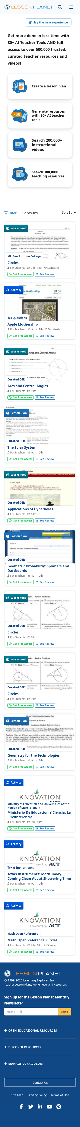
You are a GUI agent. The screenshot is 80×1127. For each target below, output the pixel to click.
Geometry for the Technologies (33, 755)
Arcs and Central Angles (27, 385)
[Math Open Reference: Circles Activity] (40, 922)
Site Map (17, 1095)
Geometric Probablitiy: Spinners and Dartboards (38, 568)
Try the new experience (51, 22)
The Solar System (21, 447)
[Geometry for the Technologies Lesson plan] (40, 740)
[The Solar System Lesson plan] (40, 432)
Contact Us (40, 1082)
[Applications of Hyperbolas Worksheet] (40, 494)
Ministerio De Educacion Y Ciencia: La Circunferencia (39, 815)
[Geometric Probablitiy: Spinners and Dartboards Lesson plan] (40, 556)
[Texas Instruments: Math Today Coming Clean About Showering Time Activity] (40, 860)
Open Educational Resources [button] (32, 1030)
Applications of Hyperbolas (30, 509)
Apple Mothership (22, 324)
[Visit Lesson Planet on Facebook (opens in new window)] (21, 1106)
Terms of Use (60, 1095)
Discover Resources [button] (24, 1047)
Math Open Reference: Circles (32, 940)
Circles (13, 262)
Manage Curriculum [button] (25, 1064)
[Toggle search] (60, 7)
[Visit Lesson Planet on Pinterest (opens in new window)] (59, 1106)
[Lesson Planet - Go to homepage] (28, 7)
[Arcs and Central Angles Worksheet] (40, 390)
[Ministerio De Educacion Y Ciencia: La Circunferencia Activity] (40, 799)
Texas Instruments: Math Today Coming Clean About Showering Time (39, 876)
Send (64, 1011)
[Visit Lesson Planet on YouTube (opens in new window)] (49, 1106)
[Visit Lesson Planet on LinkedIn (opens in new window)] (40, 1106)
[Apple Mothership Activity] (40, 309)
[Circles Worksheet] (40, 267)
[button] (71, 7)
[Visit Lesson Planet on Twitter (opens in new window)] (30, 1106)
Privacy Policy (37, 1095)
